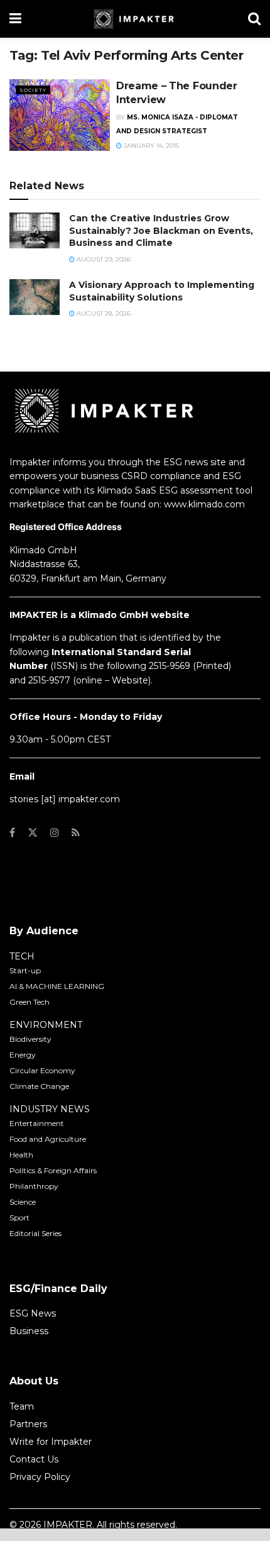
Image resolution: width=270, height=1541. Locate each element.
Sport (19, 1217)
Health (21, 1154)
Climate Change (39, 1086)
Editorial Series (35, 1233)
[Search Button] (254, 19)
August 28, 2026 (103, 313)
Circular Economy (42, 1070)
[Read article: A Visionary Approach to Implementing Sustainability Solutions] (34, 297)
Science (22, 1202)
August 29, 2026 (103, 259)
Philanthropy (33, 1186)
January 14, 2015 (150, 145)
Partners (28, 1424)
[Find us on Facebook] (12, 833)
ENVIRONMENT (45, 1024)
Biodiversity (30, 1039)
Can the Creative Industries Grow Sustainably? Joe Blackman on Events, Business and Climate (161, 230)
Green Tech (29, 1002)
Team (21, 1406)
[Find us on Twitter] (33, 833)
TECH (22, 956)
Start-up (25, 970)
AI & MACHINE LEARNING (56, 986)
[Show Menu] (15, 19)
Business (28, 1331)
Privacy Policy (39, 1477)
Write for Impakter (50, 1441)
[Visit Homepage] (134, 18)
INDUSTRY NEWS (49, 1109)
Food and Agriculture (47, 1139)
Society (32, 90)
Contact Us (33, 1459)
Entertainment (36, 1123)
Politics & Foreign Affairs (53, 1170)
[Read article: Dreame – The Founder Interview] (59, 115)
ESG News (32, 1313)
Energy (22, 1054)
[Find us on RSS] (76, 833)
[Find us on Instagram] (54, 833)
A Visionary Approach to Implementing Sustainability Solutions (161, 291)
